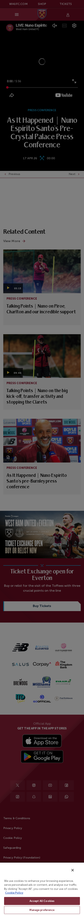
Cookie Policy (14, 892)
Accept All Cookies (42, 901)
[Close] (72, 870)
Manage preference (41, 910)
